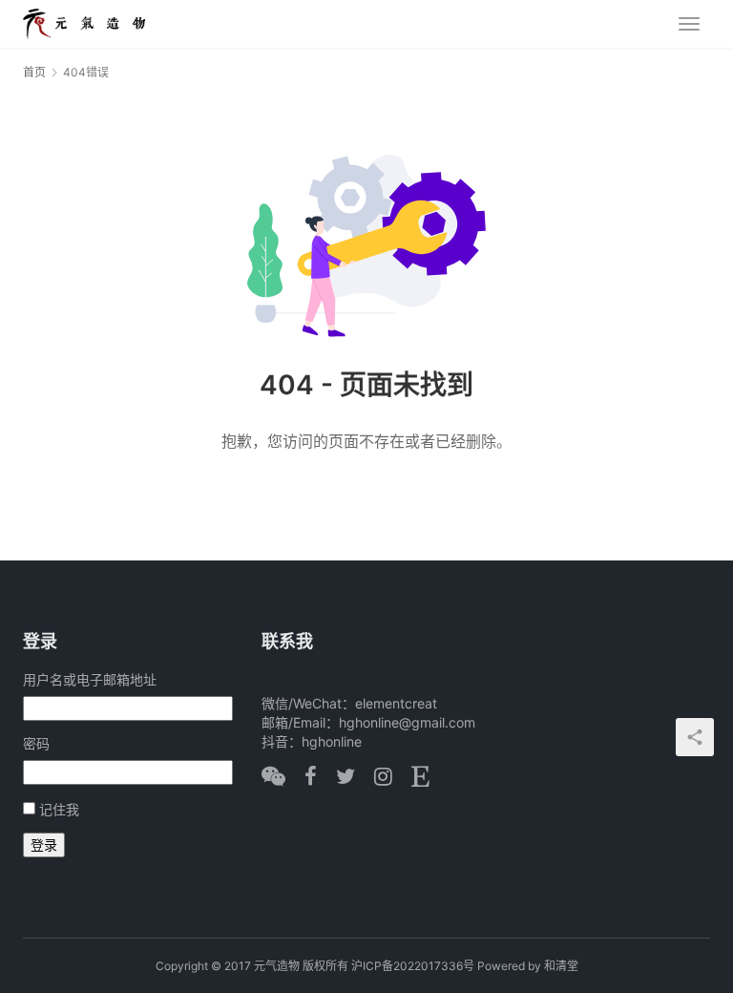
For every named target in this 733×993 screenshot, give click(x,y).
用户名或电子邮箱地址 (90, 679)
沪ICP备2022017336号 (412, 966)
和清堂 (561, 966)
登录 (44, 844)
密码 (36, 743)
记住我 (59, 809)
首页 (34, 72)
